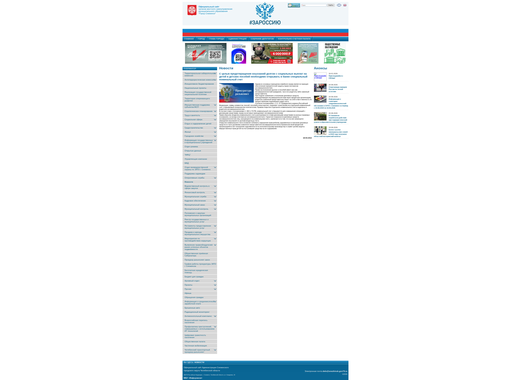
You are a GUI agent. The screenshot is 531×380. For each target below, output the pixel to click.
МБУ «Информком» (193, 378)
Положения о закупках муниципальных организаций (198, 214)
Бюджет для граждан (194, 276)
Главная (189, 39)
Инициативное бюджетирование (199, 84)
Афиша (188, 293)
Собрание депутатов (262, 39)
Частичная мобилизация (196, 346)
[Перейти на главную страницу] (241, 19)
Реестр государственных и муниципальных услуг (197, 220)
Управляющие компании (196, 159)
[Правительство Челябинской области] (238, 53)
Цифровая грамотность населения (195, 336)
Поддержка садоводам (195, 173)
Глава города (216, 39)
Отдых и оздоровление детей (198, 123)
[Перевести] (344, 5)
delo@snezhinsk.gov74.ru (335, 371)
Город (201, 39)
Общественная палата (195, 341)
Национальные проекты (195, 88)
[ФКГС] (308, 53)
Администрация (237, 39)
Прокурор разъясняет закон (197, 260)
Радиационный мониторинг (197, 312)
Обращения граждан (194, 297)
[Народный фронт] (206, 53)
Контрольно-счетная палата (294, 39)
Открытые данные (193, 151)
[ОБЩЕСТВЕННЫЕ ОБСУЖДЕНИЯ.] (334, 53)
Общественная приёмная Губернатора (196, 254)
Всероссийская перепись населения (196, 321)
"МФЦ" (188, 155)
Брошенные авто (192, 308)
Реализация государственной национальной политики (198, 93)
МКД (187, 163)
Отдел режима (191, 146)
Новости (189, 182)
